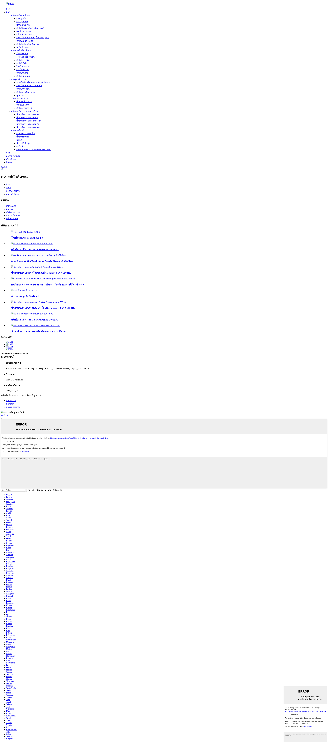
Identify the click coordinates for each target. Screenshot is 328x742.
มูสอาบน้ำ (20, 95)
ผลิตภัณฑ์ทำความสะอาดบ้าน (24, 111)
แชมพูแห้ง (21, 18)
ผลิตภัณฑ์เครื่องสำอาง (21, 50)
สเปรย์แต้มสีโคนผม (25, 41)
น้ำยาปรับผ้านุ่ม (23, 143)
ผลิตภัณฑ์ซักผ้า (18, 130)
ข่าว (8, 153)
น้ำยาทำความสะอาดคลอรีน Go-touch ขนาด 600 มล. (39, 331)
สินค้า (8, 12)
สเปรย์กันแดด (22, 73)
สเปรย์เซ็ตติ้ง (22, 63)
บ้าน (8, 9)
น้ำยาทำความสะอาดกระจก (28, 121)
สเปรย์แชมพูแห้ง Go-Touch (25, 296)
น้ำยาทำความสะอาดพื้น (27, 118)
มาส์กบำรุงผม (22, 47)
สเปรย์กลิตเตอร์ (23, 76)
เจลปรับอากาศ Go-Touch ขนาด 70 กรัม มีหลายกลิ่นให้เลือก (42, 261)
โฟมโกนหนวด (22, 66)
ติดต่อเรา (10, 162)
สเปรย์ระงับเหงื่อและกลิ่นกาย (29, 86)
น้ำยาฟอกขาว (22, 137)
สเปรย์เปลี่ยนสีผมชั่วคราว (27, 44)
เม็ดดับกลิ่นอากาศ (24, 102)
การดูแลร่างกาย (18, 79)
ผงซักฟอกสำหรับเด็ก (25, 133)
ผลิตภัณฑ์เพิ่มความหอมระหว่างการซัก (33, 149)
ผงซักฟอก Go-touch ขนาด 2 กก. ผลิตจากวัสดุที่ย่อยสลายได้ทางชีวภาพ (47, 284)
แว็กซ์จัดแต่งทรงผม (25, 34)
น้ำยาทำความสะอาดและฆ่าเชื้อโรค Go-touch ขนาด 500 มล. (43, 308)
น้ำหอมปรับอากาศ (19, 98)
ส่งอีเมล (4, 415)
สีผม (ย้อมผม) (22, 22)
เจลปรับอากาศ (22, 105)
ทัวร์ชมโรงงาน (13, 212)
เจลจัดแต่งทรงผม (24, 31)
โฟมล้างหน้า (22, 54)
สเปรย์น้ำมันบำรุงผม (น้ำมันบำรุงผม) (32, 38)
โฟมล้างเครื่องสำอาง (25, 57)
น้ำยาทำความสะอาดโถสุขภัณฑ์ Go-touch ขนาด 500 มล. (41, 273)
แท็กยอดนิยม (12, 219)
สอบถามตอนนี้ (7, 357)
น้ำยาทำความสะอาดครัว (27, 124)
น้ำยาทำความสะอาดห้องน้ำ (28, 114)
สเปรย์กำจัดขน (23, 89)
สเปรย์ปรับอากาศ (24, 108)
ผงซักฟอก (20, 146)
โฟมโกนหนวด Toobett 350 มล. (27, 237)
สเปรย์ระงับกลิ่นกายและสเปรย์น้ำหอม (33, 82)
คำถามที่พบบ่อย (13, 156)
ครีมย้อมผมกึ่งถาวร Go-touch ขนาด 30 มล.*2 (35, 249)
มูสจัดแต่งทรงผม (23, 25)
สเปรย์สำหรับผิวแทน (25, 92)
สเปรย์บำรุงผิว (22, 60)
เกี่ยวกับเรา (11, 159)
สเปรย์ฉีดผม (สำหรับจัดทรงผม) (30, 28)
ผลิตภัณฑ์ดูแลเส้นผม (20, 15)
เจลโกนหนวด (22, 70)
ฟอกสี (19, 140)
